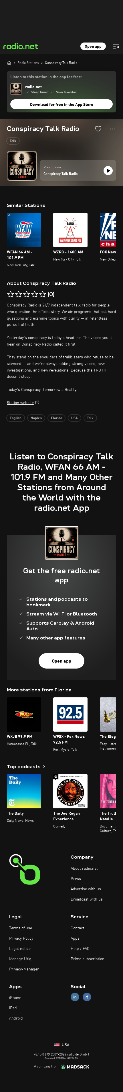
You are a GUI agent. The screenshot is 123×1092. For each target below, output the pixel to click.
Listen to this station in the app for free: (46, 77)
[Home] (9, 62)
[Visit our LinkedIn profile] (75, 997)
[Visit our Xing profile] (87, 997)
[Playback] (108, 170)
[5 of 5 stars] (43, 294)
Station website (20, 403)
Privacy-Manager (24, 969)
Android (16, 1018)
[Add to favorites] (98, 128)
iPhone (15, 998)
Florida (56, 418)
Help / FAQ (80, 949)
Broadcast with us (87, 899)
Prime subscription (87, 959)
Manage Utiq (20, 959)
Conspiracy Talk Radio (60, 174)
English (15, 418)
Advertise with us (86, 889)
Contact (77, 928)
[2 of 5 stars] (19, 294)
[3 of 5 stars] (27, 294)
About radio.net (84, 869)
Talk (13, 141)
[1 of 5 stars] (11, 294)
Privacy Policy (21, 938)
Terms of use (20, 928)
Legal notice (20, 949)
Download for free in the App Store (61, 105)
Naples (36, 418)
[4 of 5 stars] (35, 294)
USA (74, 418)
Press (76, 879)
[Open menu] (116, 46)
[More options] (113, 129)
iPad (13, 1008)
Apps (75, 938)
